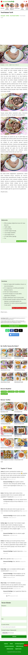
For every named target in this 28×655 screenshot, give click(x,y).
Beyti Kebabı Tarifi (4, 411)
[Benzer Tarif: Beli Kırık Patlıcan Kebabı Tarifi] (7, 442)
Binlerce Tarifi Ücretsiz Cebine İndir (19, 307)
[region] (14, 31)
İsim (2, 619)
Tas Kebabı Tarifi (17, 447)
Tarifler (7, 15)
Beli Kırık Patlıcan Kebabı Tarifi (7, 447)
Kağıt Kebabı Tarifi (18, 435)
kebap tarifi (21, 391)
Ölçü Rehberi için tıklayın (21, 241)
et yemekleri (4, 391)
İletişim (11, 643)
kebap (16, 391)
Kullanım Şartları (10, 648)
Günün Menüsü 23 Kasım (19, 358)
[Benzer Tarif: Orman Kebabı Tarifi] (20, 406)
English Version (18, 648)
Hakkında (6, 643)
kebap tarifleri (4, 393)
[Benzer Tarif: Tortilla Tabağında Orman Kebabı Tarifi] (7, 454)
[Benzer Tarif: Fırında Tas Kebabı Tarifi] (20, 418)
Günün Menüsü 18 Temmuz (19, 369)
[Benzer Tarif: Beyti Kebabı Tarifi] (7, 406)
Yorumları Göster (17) (14, 325)
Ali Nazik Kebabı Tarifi (18, 459)
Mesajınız (3, 605)
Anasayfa (3, 15)
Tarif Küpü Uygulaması (19, 643)
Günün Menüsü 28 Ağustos (6, 358)
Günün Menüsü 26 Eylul (5, 382)
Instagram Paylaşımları (9, 646)
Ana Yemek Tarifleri (14, 15)
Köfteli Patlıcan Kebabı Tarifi (6, 435)
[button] (26, 1)
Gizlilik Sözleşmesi (19, 646)
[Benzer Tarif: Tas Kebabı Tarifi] (20, 442)
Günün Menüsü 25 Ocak (5, 369)
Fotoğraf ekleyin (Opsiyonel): (8, 630)
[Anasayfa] (8, 2)
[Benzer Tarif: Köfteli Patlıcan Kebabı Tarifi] (7, 430)
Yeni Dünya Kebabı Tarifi (5, 423)
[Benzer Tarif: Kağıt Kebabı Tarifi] (20, 430)
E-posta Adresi (5, 624)
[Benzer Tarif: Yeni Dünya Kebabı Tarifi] (7, 418)
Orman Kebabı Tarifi (18, 411)
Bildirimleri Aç (15, 334)
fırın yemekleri (11, 391)
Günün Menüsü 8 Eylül (18, 382)
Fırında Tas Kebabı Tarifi (19, 423)
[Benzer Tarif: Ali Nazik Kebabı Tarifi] (20, 454)
